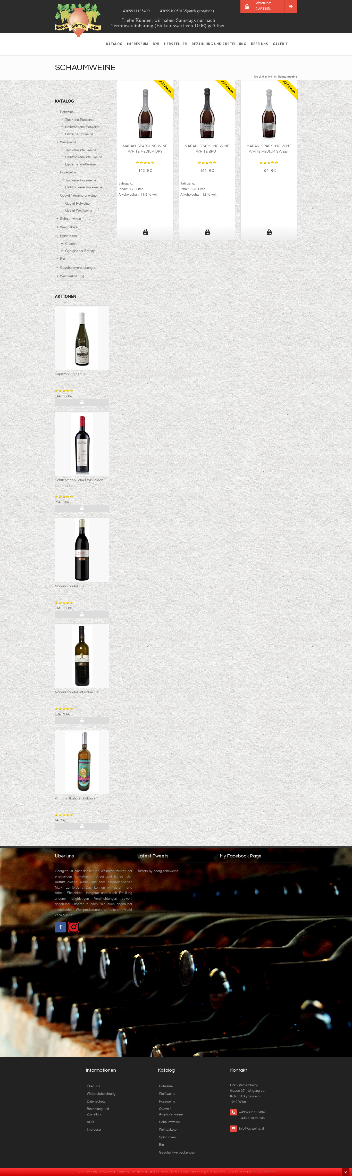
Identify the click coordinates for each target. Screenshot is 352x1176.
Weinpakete (69, 226)
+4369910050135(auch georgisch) (186, 10)
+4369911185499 (135, 10)
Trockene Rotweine (79, 119)
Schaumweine (70, 218)
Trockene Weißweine (80, 149)
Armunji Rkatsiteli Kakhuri (75, 798)
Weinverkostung (72, 275)
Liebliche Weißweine (80, 164)
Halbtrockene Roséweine (83, 187)
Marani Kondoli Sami (71, 586)
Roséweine (68, 172)
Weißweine (68, 141)
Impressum (137, 44)
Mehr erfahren (265, 1172)
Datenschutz (96, 1101)
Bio (62, 258)
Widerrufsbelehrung (101, 1093)
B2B (156, 44)
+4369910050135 (252, 1117)
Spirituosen (68, 235)
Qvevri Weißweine (78, 210)
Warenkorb (263, 5)
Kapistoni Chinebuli (70, 374)
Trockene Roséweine (80, 180)
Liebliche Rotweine (79, 133)
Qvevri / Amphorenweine (78, 195)
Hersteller (175, 44)
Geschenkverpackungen (78, 267)
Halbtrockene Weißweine (83, 156)
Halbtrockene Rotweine (82, 126)
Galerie (280, 44)
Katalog (114, 44)
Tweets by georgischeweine (157, 870)
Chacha (71, 243)
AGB (90, 1121)
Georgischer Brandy (80, 250)
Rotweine (67, 111)
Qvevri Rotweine (77, 203)
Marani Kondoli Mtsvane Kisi (77, 692)
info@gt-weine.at (251, 1128)
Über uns (259, 44)
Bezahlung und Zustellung (219, 44)
